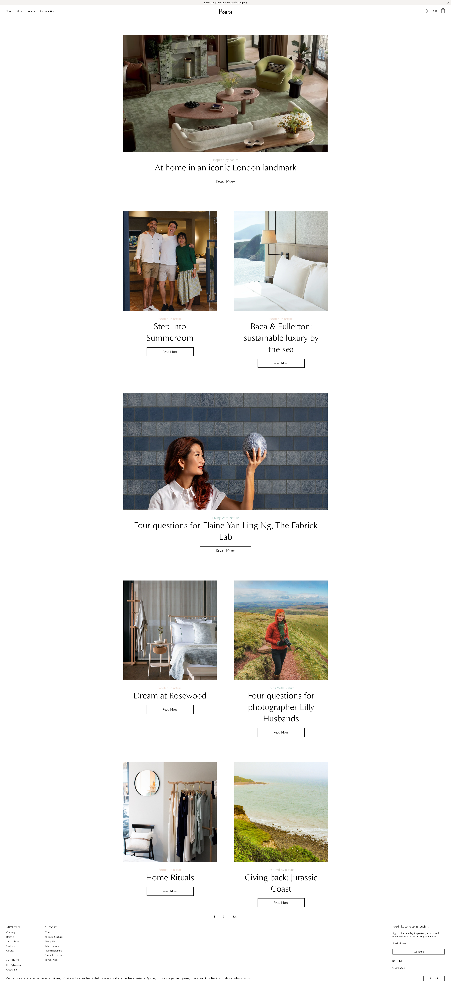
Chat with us (12, 969)
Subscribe (418, 951)
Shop (9, 11)
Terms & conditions (54, 955)
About (19, 11)
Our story (10, 932)
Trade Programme (53, 950)
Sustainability (46, 11)
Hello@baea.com (14, 965)
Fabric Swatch (52, 946)
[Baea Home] (225, 11)
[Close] (448, 2)
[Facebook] (401, 961)
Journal (31, 11)
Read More (225, 181)
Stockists (10, 946)
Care (47, 932)
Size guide (50, 941)
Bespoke (10, 937)
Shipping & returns (54, 937)
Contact (10, 950)
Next (234, 916)
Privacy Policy (51, 960)
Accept (434, 978)
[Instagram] (394, 961)
